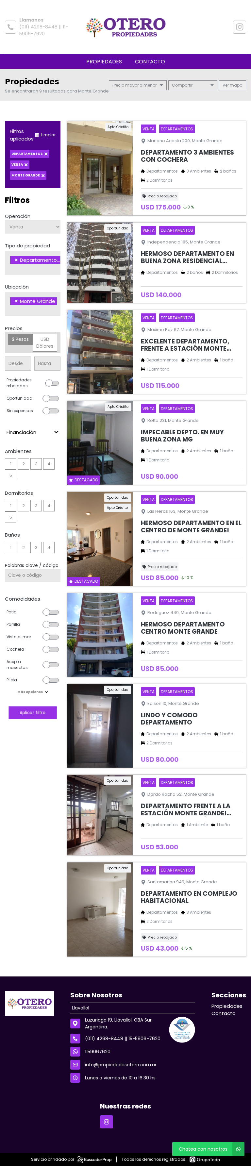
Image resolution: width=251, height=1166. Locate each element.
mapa (236, 85)
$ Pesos (20, 339)
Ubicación (17, 286)
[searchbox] (11, 268)
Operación (17, 216)
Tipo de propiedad (27, 245)
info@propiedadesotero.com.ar (121, 1064)
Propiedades (104, 61)
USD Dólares (44, 342)
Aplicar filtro (32, 712)
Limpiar (48, 135)
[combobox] (32, 263)
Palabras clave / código (32, 565)
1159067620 (97, 1051)
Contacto (150, 61)
